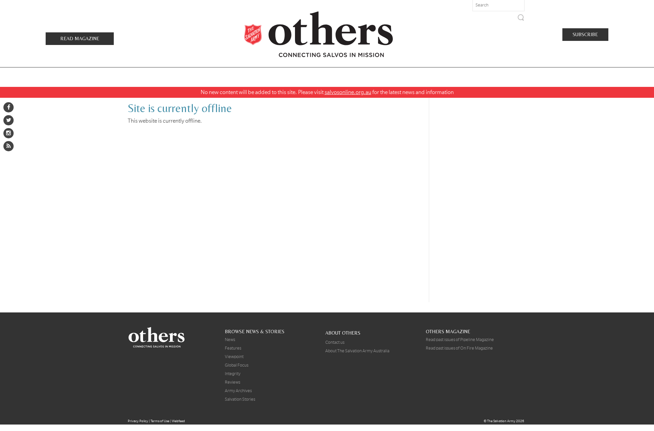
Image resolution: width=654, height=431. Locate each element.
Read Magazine (79, 38)
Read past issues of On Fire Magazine (459, 348)
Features (233, 348)
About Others (342, 333)
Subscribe (585, 34)
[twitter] (8, 120)
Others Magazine (318, 34)
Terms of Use (160, 421)
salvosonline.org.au (348, 92)
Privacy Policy (138, 421)
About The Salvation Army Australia (357, 351)
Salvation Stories (240, 399)
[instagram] (8, 133)
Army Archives (238, 390)
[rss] (8, 146)
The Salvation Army (501, 421)
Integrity (232, 373)
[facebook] (8, 107)
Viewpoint (234, 356)
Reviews (232, 382)
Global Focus (236, 365)
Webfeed (178, 421)
